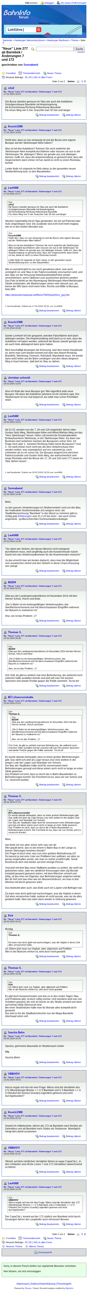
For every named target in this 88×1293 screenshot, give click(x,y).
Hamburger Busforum (58, 40)
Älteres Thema (36, 1246)
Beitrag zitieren (73, 115)
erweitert (81, 52)
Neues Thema (54, 73)
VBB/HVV (14, 1073)
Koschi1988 (15, 126)
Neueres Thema (14, 1246)
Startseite (7, 40)
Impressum (23, 1283)
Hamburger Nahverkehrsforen (30, 40)
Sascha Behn (16, 1032)
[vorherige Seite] (78, 81)
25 (26, 77)
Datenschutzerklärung (43, 1283)
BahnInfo (69, 1288)
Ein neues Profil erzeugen (73, 3)
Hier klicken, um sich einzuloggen (22, 1271)
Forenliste (11, 73)
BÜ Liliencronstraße (20, 697)
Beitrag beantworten (49, 115)
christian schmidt (19, 377)
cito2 (11, 88)
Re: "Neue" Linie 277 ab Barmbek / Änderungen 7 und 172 (33, 92)
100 (35, 77)
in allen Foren (45, 77)
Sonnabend (31, 64)
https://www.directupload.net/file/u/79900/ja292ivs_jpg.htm (37, 295)
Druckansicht (45, 1252)
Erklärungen (25, 516)
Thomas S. (15, 632)
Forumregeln (64, 1283)
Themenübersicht (31, 73)
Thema (74, 40)
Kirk (10, 915)
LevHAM (13, 187)
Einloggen (49, 3)
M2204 (12, 582)
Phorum (28, 1288)
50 (30, 77)
